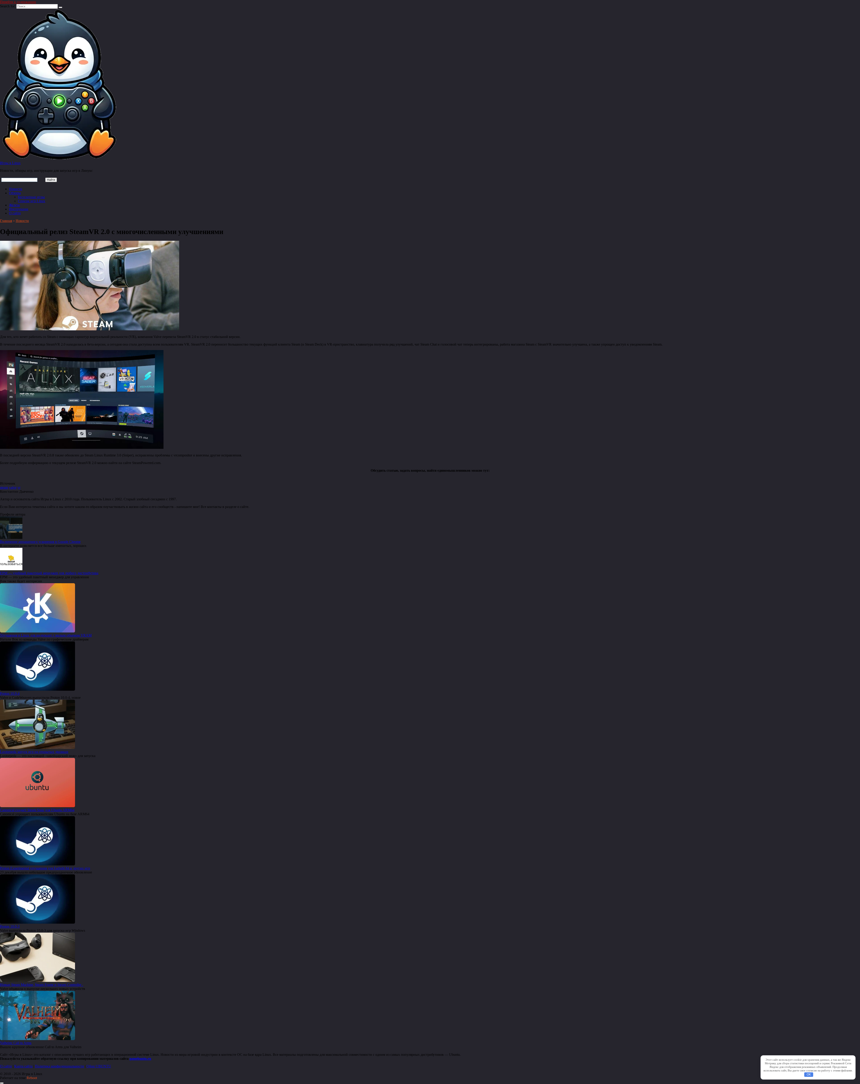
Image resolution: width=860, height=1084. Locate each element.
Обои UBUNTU (98, 1066)
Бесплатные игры (31, 197)
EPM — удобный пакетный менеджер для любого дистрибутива (49, 573)
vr (18, 487)
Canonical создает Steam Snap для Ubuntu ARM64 (37, 810)
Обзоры (15, 193)
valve (13, 487)
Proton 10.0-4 (9, 693)
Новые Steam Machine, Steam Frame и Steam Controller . (41, 985)
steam (4, 487)
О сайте (15, 213)
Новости (15, 189)
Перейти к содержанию (18, 2)
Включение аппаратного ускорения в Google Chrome (40, 542)
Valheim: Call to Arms (15, 1043)
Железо (14, 205)
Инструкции (18, 209)
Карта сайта (23, 1066)
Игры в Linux (10, 163)
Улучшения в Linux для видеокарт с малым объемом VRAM (46, 635)
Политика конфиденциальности (59, 1066)
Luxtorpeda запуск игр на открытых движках (34, 752)
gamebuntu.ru (140, 1058)
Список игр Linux (31, 201)
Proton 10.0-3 (9, 926)
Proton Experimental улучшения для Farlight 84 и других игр (45, 868)
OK (809, 1074)
